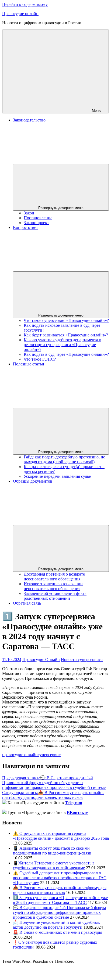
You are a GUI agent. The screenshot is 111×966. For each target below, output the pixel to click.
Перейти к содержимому (25, 4)
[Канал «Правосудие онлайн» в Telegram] (4, 802)
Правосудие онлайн (20, 13)
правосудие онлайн (20, 754)
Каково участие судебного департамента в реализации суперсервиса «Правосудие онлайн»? (62, 344)
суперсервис (49, 754)
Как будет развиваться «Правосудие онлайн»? (66, 335)
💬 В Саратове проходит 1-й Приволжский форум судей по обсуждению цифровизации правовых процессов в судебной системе (54, 782)
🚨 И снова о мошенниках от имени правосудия (57, 932)
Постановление (38, 218)
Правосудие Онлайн (41, 659)
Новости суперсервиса (82, 659)
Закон (29, 213)
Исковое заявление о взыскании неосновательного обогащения (53, 586)
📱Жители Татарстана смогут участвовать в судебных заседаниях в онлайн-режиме (54, 865)
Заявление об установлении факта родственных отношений (55, 596)
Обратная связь (27, 603)
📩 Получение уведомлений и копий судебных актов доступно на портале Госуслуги (56, 924)
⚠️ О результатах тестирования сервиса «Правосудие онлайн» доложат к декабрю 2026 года (61, 836)
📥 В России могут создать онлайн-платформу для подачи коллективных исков (53, 795)
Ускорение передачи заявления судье (57, 476)
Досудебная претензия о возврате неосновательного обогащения (54, 576)
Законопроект (36, 222)
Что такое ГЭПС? (40, 359)
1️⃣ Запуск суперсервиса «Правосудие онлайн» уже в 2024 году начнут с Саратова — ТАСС (60, 900)
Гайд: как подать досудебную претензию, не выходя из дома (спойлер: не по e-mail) (64, 459)
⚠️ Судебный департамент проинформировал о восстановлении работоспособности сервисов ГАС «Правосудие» (59, 878)
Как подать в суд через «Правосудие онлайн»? (66, 354)
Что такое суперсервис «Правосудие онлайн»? (66, 320)
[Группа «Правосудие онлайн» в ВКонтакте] (4, 812)
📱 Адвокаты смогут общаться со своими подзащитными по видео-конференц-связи (52, 850)
